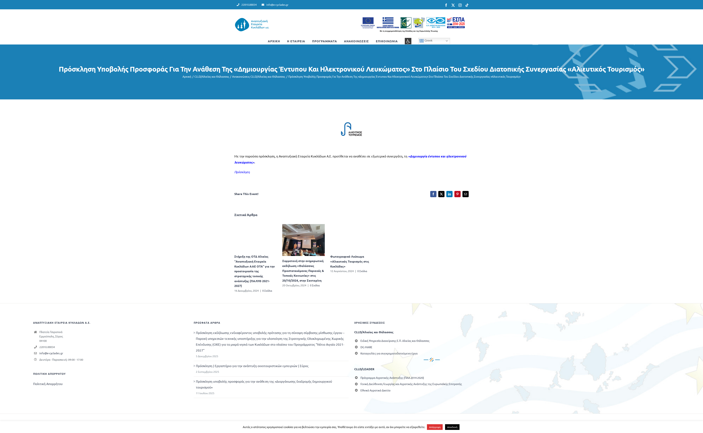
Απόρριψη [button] (434, 427)
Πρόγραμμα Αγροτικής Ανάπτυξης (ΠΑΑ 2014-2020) (392, 377)
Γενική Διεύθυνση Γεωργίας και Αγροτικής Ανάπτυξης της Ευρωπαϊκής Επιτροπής (411, 384)
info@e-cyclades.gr (51, 353)
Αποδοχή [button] (452, 427)
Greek (428, 40)
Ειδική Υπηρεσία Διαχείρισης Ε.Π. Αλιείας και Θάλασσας (394, 340)
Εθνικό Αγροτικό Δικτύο (375, 390)
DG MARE (366, 347)
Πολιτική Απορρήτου (48, 384)
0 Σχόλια (267, 290)
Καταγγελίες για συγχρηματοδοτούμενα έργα (389, 353)
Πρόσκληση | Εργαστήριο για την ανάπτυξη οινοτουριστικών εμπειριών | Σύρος (252, 366)
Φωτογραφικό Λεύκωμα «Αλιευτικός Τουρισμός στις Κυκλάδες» (349, 261)
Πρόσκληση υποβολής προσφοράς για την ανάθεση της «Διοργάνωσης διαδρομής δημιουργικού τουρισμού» (264, 384)
